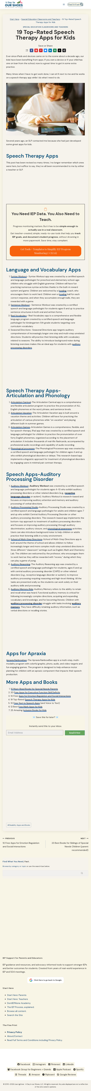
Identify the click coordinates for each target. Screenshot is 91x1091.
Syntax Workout (19, 276)
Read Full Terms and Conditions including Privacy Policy (34, 1040)
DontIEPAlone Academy (19, 1003)
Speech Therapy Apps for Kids (40, 699)
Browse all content (16, 1011)
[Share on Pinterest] (41, 50)
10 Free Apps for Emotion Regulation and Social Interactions (21, 842)
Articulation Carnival (21, 402)
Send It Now (74, 732)
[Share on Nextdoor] (55, 50)
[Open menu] (64, 4)
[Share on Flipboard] (36, 50)
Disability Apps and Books (18, 825)
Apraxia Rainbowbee (16, 660)
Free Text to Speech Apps (26, 703)
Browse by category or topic (14, 866)
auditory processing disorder (26, 603)
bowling (62, 290)
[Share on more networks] (64, 50)
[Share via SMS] (45, 50)
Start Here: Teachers (17, 999)
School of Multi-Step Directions (26, 539)
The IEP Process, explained (20, 1007)
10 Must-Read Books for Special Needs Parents (34, 688)
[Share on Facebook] (31, 50)
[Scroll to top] (85, 1067)
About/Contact (14, 1036)
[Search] (82, 873)
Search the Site (15, 1015)
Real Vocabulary (19, 315)
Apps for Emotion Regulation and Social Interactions (45, 696)
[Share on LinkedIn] (50, 50)
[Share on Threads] (59, 50)
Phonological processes (23, 448)
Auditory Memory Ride (22, 589)
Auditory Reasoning (20, 564)
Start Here (14, 19)
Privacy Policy (14, 1032)
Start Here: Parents (16, 995)
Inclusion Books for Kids (34, 710)
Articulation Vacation (21, 412)
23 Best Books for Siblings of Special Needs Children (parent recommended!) (70, 844)
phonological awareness (59, 528)
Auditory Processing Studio (24, 507)
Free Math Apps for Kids (30, 706)
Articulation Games (20, 427)
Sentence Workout (20, 304)
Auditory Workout (19, 485)
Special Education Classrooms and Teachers (40, 19)
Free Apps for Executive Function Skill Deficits (37, 692)
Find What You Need (13, 861)
